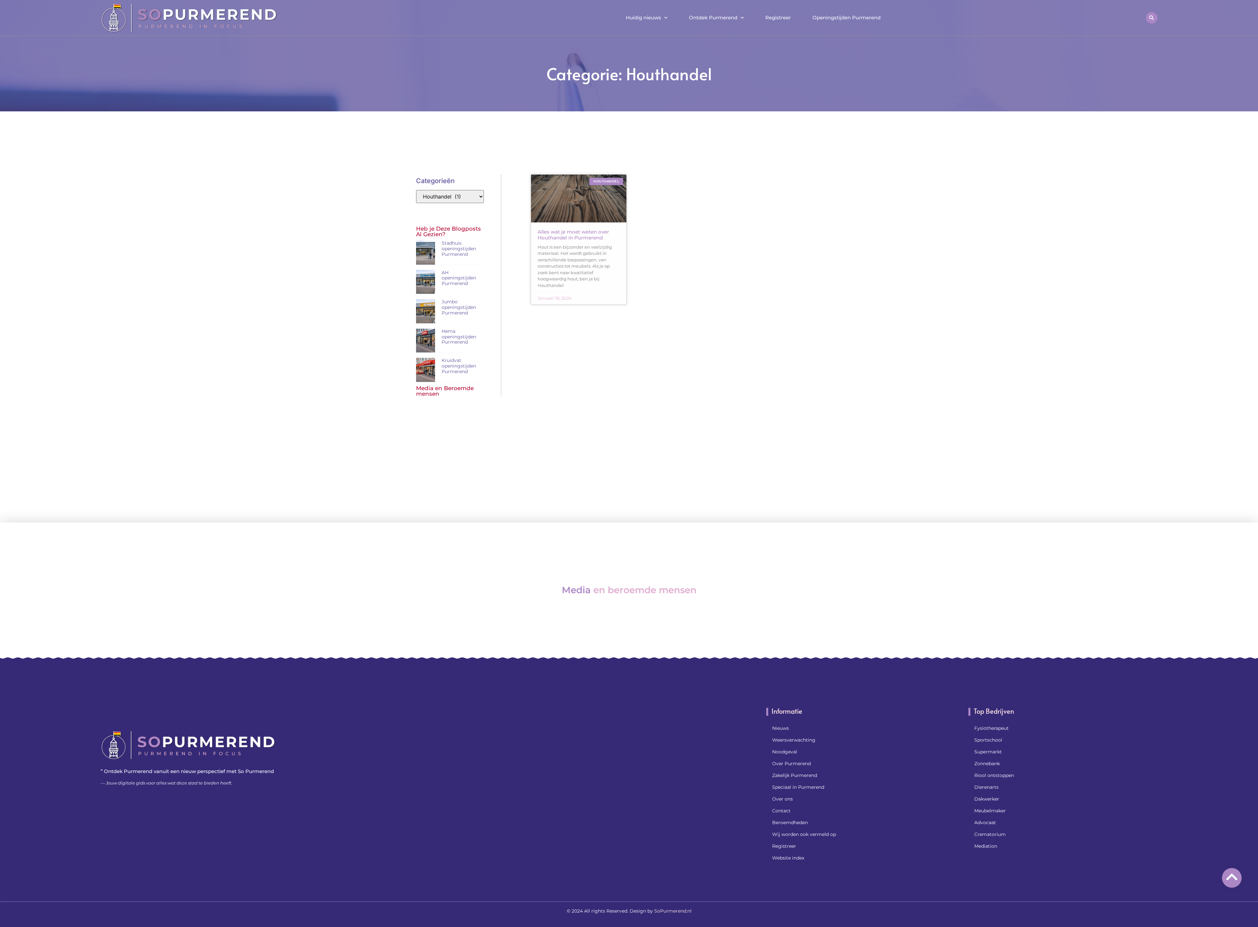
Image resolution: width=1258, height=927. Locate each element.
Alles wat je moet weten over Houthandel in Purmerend (573, 235)
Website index (788, 858)
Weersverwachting (793, 740)
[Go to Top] (1231, 876)
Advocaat (985, 822)
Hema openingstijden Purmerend (459, 336)
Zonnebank (987, 763)
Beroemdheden (790, 822)
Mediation (985, 846)
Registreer (778, 17)
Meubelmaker (990, 811)
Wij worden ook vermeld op (804, 834)
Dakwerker (986, 799)
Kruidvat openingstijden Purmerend (459, 365)
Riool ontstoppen (994, 775)
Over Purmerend (791, 763)
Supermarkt (988, 752)
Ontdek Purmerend (713, 17)
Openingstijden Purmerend (846, 17)
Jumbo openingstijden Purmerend (459, 307)
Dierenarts (986, 787)
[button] (1151, 18)
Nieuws (780, 728)
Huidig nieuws (643, 17)
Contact (781, 811)
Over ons (782, 799)
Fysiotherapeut (991, 728)
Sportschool (988, 740)
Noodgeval (784, 752)
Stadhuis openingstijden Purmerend (459, 248)
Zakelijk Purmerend (794, 775)
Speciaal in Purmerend (798, 787)
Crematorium (990, 834)
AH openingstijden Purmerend (459, 278)
